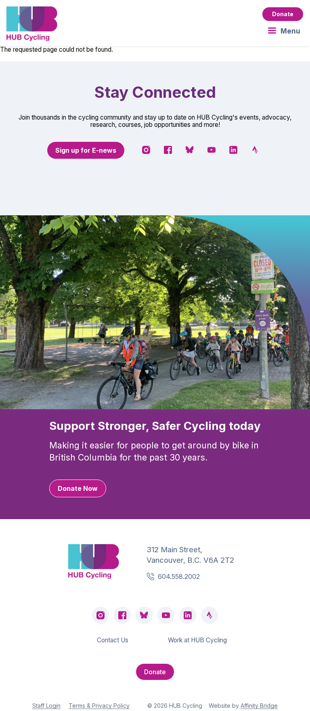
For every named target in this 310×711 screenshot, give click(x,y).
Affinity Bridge (259, 705)
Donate (282, 14)
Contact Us (112, 640)
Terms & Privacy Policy (99, 705)
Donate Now (78, 488)
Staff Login (46, 705)
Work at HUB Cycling (197, 640)
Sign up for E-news (85, 150)
